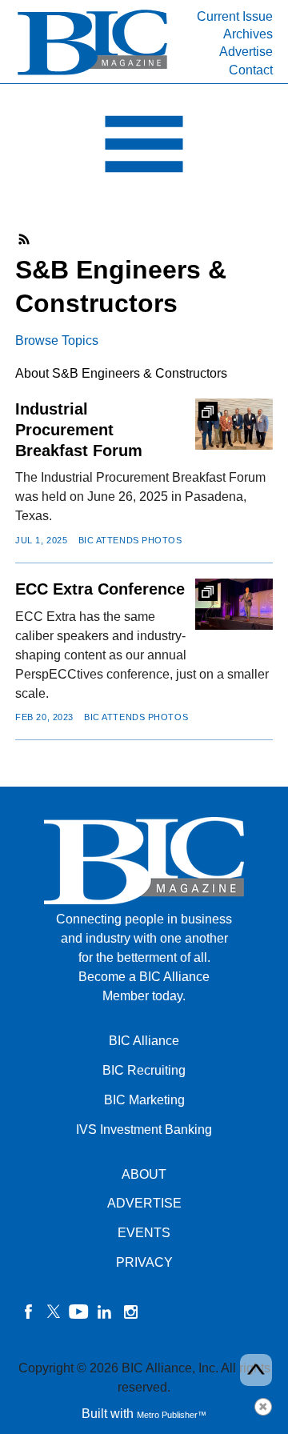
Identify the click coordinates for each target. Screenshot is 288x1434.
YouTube (79, 1311)
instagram (130, 1311)
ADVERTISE (144, 1203)
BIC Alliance (144, 1040)
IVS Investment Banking (144, 1129)
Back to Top (256, 1370)
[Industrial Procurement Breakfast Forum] (233, 424)
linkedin (105, 1311)
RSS (24, 239)
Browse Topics (56, 340)
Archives (248, 34)
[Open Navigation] (144, 148)
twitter (53, 1311)
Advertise (246, 51)
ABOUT (144, 1174)
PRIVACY (144, 1262)
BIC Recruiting (144, 1070)
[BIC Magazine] (92, 73)
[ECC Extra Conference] (233, 604)
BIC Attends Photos (130, 540)
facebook (28, 1311)
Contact (251, 70)
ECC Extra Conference (100, 589)
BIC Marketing (144, 1100)
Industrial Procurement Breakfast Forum (78, 429)
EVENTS (144, 1233)
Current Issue (235, 16)
